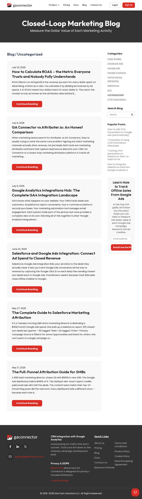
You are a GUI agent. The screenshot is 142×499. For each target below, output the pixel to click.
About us (99, 443)
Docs (76, 5)
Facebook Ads (115, 63)
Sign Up (128, 5)
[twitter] (25, 447)
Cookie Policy (122, 456)
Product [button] (53, 5)
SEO (109, 90)
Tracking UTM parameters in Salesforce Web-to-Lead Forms (118, 155)
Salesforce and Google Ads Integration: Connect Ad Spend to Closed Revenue (53, 255)
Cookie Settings (59, 480)
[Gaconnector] (19, 5)
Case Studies (114, 59)
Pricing (66, 5)
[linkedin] (18, 447)
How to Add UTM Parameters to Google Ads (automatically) (119, 132)
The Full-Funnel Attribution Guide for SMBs (48, 371)
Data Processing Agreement (124, 462)
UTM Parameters (116, 99)
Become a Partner (104, 467)
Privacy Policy (122, 451)
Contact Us (96, 5)
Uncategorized (115, 94)
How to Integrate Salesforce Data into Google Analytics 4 (118, 167)
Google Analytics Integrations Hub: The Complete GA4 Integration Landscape (46, 192)
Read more (57, 468)
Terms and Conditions (121, 444)
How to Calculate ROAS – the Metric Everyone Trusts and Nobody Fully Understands (51, 74)
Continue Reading (27, 104)
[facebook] (10, 447)
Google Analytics (116, 72)
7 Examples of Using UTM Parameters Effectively (118, 143)
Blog (84, 5)
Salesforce (113, 85)
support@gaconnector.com (29, 456)
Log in (115, 5)
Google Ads (113, 68)
